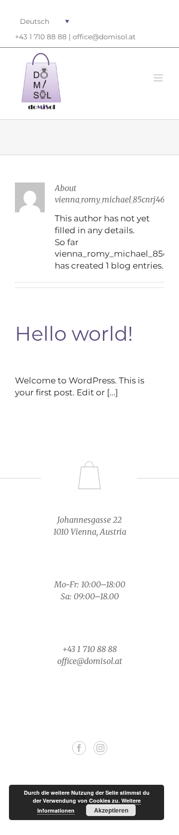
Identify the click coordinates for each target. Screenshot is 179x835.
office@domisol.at (104, 36)
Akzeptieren (111, 810)
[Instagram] (100, 748)
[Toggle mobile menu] (159, 78)
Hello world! (74, 333)
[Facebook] (79, 748)
